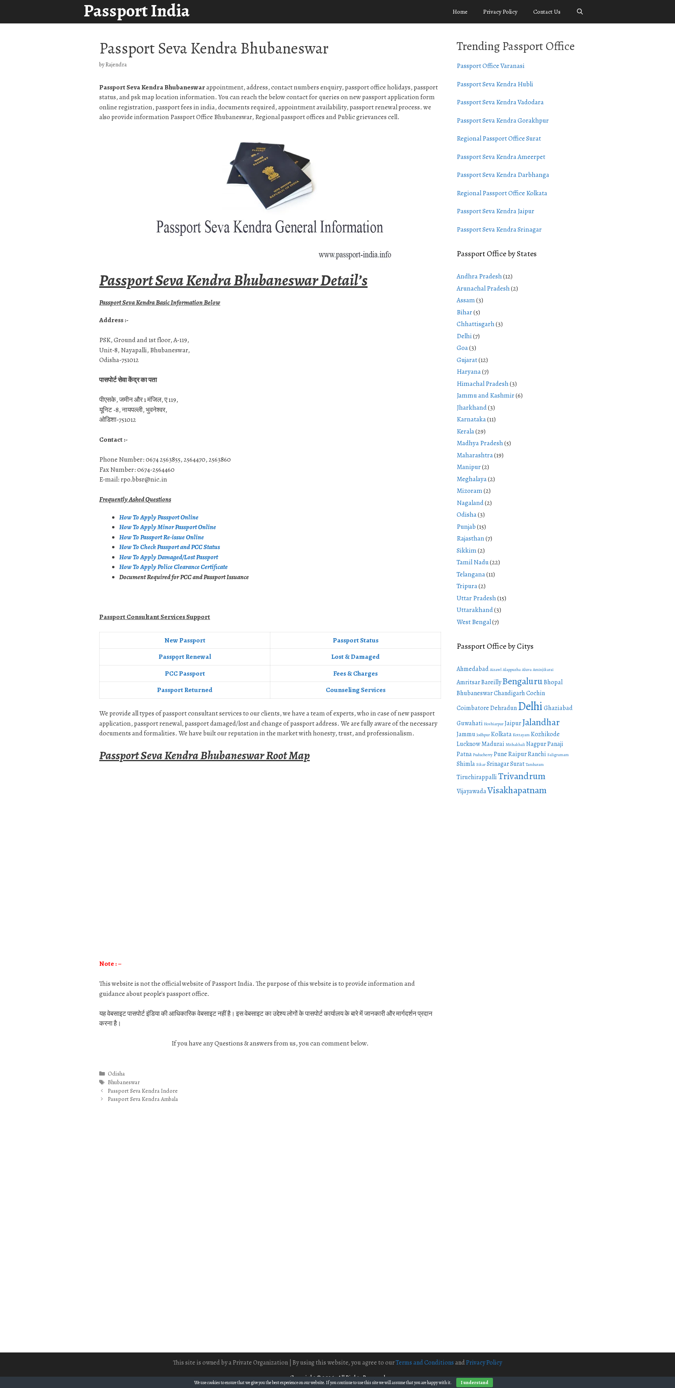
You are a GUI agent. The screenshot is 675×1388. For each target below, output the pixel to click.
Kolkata (501, 734)
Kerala (465, 431)
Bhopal (553, 682)
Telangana (471, 574)
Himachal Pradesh (483, 383)
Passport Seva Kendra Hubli (495, 84)
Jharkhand (472, 407)
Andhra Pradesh (479, 276)
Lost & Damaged (355, 656)
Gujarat (467, 359)
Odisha (116, 1074)
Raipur (517, 754)
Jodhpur (483, 735)
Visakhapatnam (517, 790)
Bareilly (491, 682)
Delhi (464, 336)
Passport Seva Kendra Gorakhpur (503, 120)
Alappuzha (512, 670)
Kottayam (521, 735)
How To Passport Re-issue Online (162, 537)
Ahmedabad (473, 669)
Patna (464, 754)
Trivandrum (521, 776)
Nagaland (470, 502)
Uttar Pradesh (476, 598)
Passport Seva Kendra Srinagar (499, 229)
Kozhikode (545, 734)
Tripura (467, 586)
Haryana (469, 371)
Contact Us (547, 12)
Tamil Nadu (473, 562)
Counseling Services (356, 689)
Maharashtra (475, 455)
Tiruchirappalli (477, 777)
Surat (517, 764)
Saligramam (558, 755)
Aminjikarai (543, 670)
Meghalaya (472, 479)
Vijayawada (471, 791)
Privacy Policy (500, 12)
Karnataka (471, 419)
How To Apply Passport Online (158, 517)
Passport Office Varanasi (491, 65)
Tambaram (535, 764)
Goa (462, 347)
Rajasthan (470, 538)
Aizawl (496, 670)
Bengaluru (522, 681)
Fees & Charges (355, 673)
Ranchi (537, 754)
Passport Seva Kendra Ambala (143, 1099)
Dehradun (503, 708)
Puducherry (483, 755)
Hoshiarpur (494, 724)
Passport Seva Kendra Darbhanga (503, 174)
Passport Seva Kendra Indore (143, 1091)
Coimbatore (473, 708)
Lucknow (468, 744)
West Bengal (474, 621)
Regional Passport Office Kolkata (502, 193)
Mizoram (469, 490)
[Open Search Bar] (579, 11)
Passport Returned (184, 689)
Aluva (527, 670)
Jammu (466, 734)
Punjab (466, 526)
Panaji (555, 744)
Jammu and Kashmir (485, 395)
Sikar (481, 764)
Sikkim (467, 550)
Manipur (469, 466)
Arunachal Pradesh (483, 288)
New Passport (184, 640)
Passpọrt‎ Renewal (185, 656)
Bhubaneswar (124, 1082)
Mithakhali (515, 745)
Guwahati (470, 723)
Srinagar (498, 764)
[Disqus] (270, 1236)
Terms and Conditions (425, 1362)
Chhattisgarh (476, 323)
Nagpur (536, 744)
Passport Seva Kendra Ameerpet (501, 156)
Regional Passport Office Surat (499, 138)
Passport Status (356, 640)
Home (460, 12)
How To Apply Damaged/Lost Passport (169, 557)
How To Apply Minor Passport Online (167, 527)
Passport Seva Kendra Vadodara (500, 102)
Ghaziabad (558, 708)
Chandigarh (509, 693)
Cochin (535, 693)
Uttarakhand (475, 609)
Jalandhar (541, 722)
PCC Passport (185, 673)
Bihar (464, 312)
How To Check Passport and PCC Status (170, 546)
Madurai (492, 744)
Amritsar (468, 682)
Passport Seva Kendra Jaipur (495, 211)
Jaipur (513, 723)
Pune (500, 754)
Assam (466, 300)
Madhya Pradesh (480, 443)
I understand (474, 1382)
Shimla (466, 764)
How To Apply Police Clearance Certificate (173, 566)
